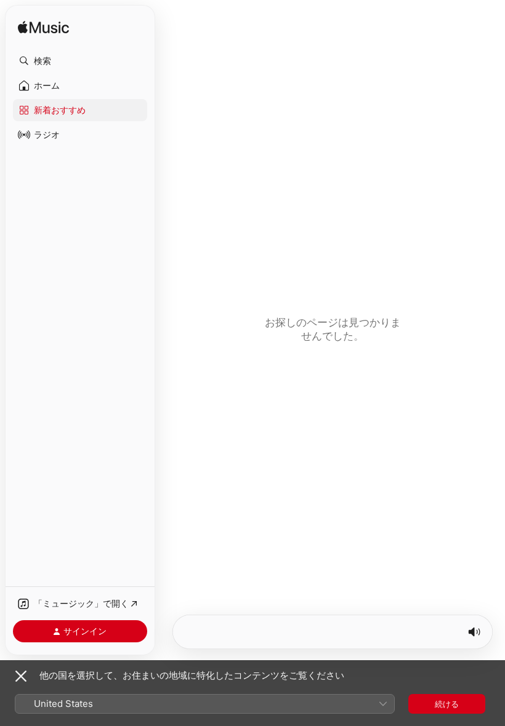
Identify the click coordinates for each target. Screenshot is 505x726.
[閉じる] (20, 676)
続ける (447, 704)
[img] (43, 28)
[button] (80, 60)
